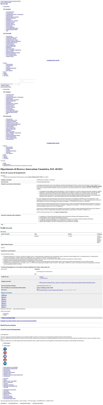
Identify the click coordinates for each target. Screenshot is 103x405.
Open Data (5, 378)
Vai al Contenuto (4, 1)
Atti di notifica (6, 392)
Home (4, 163)
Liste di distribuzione (10, 45)
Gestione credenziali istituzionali (13, 41)
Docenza (41, 276)
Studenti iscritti (9, 65)
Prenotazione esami (10, 22)
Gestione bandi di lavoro (11, 42)
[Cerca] (19, 84)
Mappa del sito (6, 381)
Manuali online (9, 15)
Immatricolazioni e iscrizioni (12, 16)
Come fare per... (9, 13)
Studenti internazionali (11, 68)
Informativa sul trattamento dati (10, 386)
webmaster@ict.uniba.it (25, 403)
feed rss (8, 337)
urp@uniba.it (3, 403)
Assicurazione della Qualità (9, 398)
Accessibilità (13, 381)
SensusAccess (9, 25)
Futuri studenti (9, 64)
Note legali (10, 382)
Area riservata (9, 36)
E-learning (5, 383)
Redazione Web (6, 371)
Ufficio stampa (6, 369)
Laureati (8, 66)
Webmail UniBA (10, 56)
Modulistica (8, 19)
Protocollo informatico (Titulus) (13, 52)
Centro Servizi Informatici (9, 372)
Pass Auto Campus (10, 48)
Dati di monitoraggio (8, 397)
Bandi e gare (6, 394)
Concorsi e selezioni (7, 396)
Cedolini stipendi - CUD (11, 37)
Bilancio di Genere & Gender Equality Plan (13, 374)
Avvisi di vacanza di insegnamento (10, 329)
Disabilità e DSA (7, 373)
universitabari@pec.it (13, 403)
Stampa (5, 314)
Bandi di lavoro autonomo (8, 325)
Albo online (6, 391)
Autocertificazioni (10, 11)
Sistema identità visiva (11, 53)
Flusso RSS (6, 313)
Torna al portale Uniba (8, 318)
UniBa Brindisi (6, 343)
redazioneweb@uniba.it (38, 403)
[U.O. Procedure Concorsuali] (10, 82)
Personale (8, 69)
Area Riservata (6, 376)
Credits (5, 379)
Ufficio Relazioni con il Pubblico (10, 367)
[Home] (31, 82)
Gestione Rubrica (10, 43)
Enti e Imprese (9, 70)
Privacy (5, 382)
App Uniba (5, 75)
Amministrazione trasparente (9, 389)
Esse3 (4, 71)
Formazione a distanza (11, 38)
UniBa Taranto (6, 345)
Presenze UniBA (10, 51)
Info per (5, 63)
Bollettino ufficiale (7, 393)
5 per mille (5, 387)
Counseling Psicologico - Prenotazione (14, 14)
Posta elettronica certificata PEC (10, 368)
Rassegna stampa (10, 23)
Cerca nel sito (4, 84)
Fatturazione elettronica (8, 384)
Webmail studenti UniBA (11, 29)
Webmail (5, 74)
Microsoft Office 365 (10, 18)
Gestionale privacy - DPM (12, 40)
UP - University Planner (11, 55)
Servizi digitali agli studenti (12, 28)
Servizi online (6, 6)
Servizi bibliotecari (10, 27)
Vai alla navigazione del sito (14, 1)
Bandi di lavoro (6, 164)
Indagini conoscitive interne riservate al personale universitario (18, 321)
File (35, 274)
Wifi (7, 30)
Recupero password (10, 24)
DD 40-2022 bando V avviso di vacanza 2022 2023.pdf (50, 290)
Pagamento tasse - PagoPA (12, 20)
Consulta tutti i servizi (53, 60)
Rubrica (5, 73)
